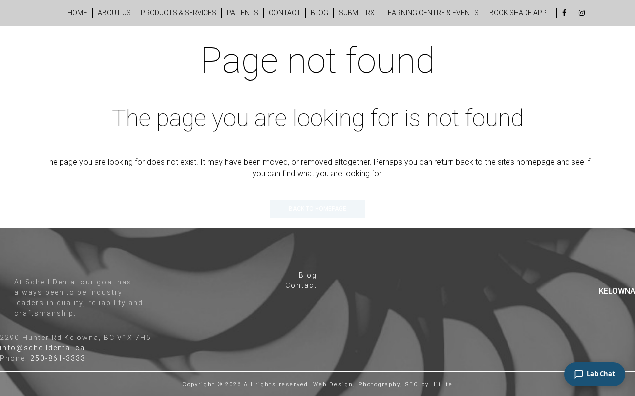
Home (77, 13)
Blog (319, 13)
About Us (114, 13)
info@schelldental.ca (42, 348)
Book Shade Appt (520, 13)
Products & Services (178, 13)
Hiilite (442, 384)
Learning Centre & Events (431, 13)
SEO (412, 384)
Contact (285, 13)
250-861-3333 (58, 358)
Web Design (333, 384)
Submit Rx (357, 13)
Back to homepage (317, 208)
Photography (379, 384)
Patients (242, 13)
